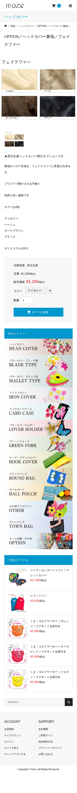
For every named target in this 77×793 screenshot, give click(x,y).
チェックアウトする (15, 754)
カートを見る (11, 747)
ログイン (9, 741)
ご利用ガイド (45, 735)
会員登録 (9, 729)
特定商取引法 (45, 741)
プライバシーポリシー (50, 747)
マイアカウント (12, 735)
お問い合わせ (45, 754)
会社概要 (43, 729)
